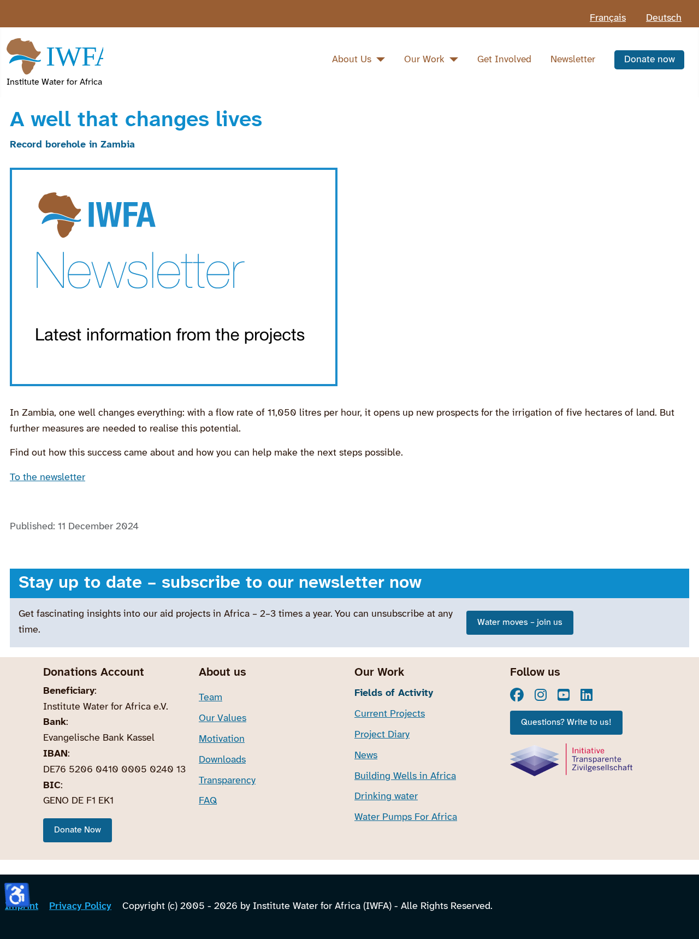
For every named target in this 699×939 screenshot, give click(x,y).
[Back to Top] (679, 916)
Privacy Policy (80, 906)
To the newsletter (47, 478)
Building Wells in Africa (405, 776)
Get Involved (504, 59)
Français (608, 18)
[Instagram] (541, 695)
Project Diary (382, 735)
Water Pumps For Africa (405, 817)
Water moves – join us (519, 622)
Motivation (222, 739)
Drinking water (386, 797)
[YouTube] (564, 695)
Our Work (424, 59)
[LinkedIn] (586, 695)
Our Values (222, 718)
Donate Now (77, 830)
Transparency (227, 781)
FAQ (208, 801)
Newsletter (572, 59)
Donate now (649, 59)
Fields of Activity (393, 693)
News (365, 756)
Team (210, 698)
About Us (351, 59)
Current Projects (389, 714)
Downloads (222, 760)
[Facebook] (517, 695)
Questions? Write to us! (566, 722)
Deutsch (664, 18)
